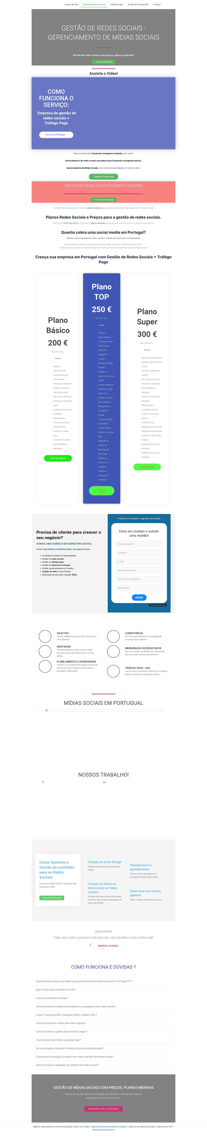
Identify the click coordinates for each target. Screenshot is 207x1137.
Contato (157, 4)
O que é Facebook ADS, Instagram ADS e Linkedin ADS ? (66, 1014)
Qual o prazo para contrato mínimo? (55, 989)
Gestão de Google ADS (138, 4)
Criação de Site (71, 4)
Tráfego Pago (116, 4)
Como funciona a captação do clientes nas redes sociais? (67, 1065)
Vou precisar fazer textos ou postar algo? (58, 1040)
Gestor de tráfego (81, 1126)
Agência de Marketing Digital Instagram (109, 1126)
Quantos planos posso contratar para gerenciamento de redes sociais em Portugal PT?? (84, 981)
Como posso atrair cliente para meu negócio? (61, 1023)
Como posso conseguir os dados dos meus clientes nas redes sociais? (75, 1056)
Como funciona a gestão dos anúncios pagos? (61, 1031)
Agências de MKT (165, 1126)
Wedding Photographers (104, 1129)
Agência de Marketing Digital (142, 1126)
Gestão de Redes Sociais (94, 4)
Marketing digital (70, 223)
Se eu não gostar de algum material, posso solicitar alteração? (70, 1048)
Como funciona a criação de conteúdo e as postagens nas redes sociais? (76, 1006)
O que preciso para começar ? (52, 998)
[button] (103, 981)
